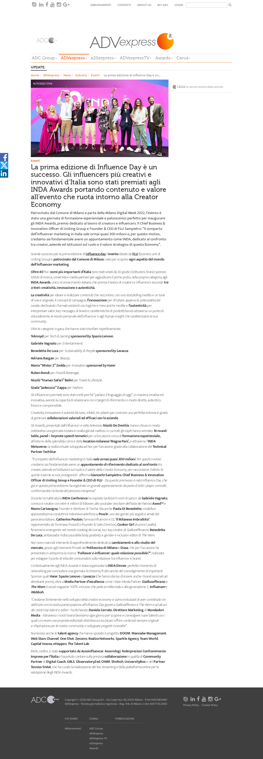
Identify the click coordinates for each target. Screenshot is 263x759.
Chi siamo (71, 718)
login (179, 5)
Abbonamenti (100, 5)
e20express (102, 58)
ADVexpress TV (98, 738)
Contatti (124, 5)
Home (35, 75)
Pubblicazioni (124, 718)
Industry (81, 75)
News (67, 75)
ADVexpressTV (134, 58)
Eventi (95, 75)
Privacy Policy (191, 705)
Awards (163, 58)
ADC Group (43, 58)
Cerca (182, 58)
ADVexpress (73, 58)
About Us (144, 5)
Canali (93, 718)
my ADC (162, 5)
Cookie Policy (210, 705)
